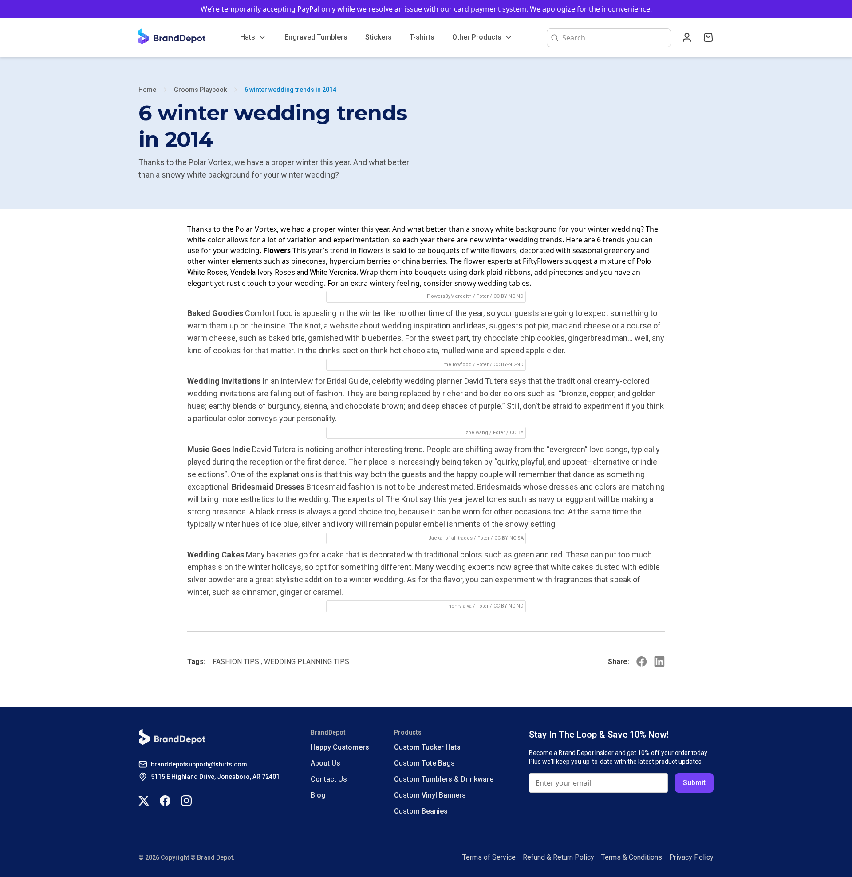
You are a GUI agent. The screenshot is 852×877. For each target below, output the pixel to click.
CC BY (517, 432)
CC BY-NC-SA (509, 538)
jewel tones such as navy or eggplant (530, 499)
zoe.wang (476, 432)
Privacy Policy (691, 857)
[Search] (553, 37)
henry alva (460, 606)
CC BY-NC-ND (508, 296)
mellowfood (457, 364)
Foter (483, 296)
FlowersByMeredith (449, 296)
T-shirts (422, 37)
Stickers (378, 37)
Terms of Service (489, 857)
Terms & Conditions (631, 857)
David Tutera (486, 381)
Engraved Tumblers (315, 37)
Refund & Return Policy (558, 857)
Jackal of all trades (450, 538)
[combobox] (615, 38)
